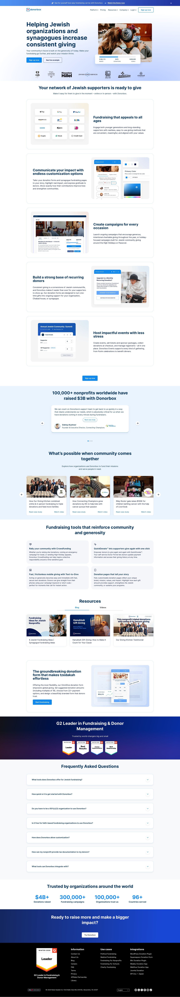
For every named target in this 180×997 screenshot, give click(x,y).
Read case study (90, 420)
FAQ (72, 967)
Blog (72, 960)
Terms (73, 970)
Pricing (103, 10)
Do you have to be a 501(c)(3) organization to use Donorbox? (59, 808)
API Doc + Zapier (137, 974)
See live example (52, 60)
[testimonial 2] (90, 441)
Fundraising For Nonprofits (111, 960)
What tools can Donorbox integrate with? (50, 866)
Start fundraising (42, 702)
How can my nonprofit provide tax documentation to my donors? (60, 852)
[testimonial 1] (88, 441)
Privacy (74, 974)
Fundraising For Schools (110, 964)
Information (77, 949)
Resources (112, 10)
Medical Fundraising (108, 957)
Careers (74, 964)
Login (133, 10)
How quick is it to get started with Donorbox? (52, 794)
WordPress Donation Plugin (141, 954)
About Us (74, 957)
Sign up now (146, 10)
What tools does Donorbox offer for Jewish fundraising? (57, 780)
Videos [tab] (103, 607)
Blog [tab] (77, 607)
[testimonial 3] (91, 441)
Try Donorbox (90, 935)
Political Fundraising (108, 954)
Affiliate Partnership (79, 977)
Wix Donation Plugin (138, 960)
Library (73, 980)
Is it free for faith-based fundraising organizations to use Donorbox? (62, 823)
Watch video (59, 512)
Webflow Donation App (139, 967)
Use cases (106, 949)
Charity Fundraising (108, 967)
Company (123, 10)
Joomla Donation (137, 970)
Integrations (137, 949)
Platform (93, 10)
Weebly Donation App (138, 964)
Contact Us (75, 954)
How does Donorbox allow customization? (51, 837)
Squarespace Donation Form (141, 957)
